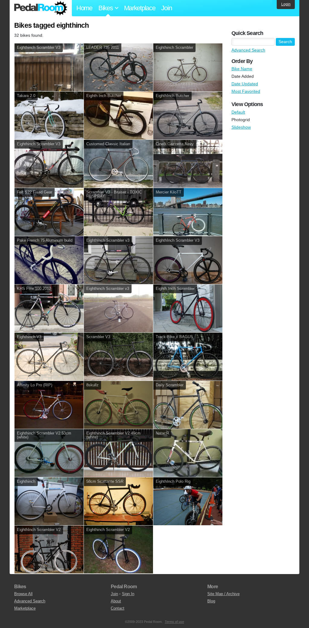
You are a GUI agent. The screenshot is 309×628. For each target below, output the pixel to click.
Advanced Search (248, 50)
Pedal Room (40, 8)
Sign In (128, 594)
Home (84, 8)
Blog (211, 601)
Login (286, 4)
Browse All (23, 594)
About (116, 601)
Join (166, 8)
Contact (117, 608)
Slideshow (241, 127)
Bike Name (241, 68)
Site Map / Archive (223, 594)
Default (238, 112)
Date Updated (244, 83)
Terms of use (174, 621)
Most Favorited (245, 91)
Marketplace (139, 8)
